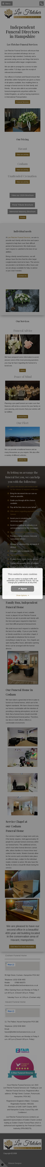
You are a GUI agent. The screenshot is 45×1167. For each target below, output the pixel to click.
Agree (23, 588)
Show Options (22, 595)
